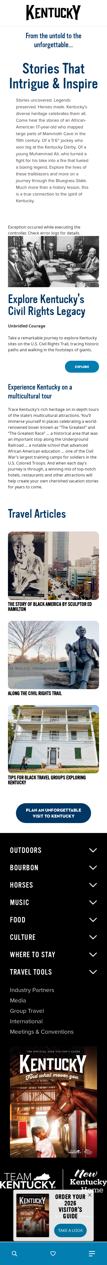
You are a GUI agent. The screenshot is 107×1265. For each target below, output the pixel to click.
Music (19, 902)
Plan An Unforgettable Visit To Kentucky (53, 813)
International (26, 1021)
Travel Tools (31, 972)
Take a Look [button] (70, 1230)
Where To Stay (33, 954)
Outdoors (26, 850)
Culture (23, 937)
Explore (82, 366)
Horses (21, 885)
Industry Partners (32, 990)
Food (18, 919)
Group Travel (27, 1010)
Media (18, 1000)
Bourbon (24, 867)
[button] (14, 1253)
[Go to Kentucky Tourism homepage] (53, 12)
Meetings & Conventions (42, 1031)
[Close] (89, 1195)
